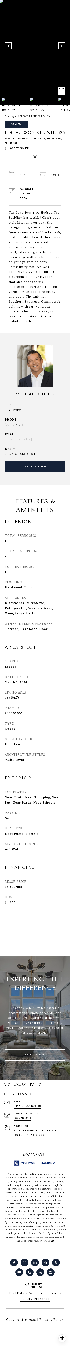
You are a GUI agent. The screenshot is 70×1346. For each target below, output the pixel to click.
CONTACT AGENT (35, 467)
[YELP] (45, 1262)
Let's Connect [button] (35, 1055)
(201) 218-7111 (15, 425)
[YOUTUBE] (19, 1272)
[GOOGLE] (30, 1272)
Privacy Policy (51, 1319)
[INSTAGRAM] (24, 1262)
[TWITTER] (56, 1262)
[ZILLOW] (51, 1272)
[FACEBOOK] (14, 1262)
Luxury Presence (35, 1299)
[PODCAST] (40, 1272)
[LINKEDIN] (35, 1262)
